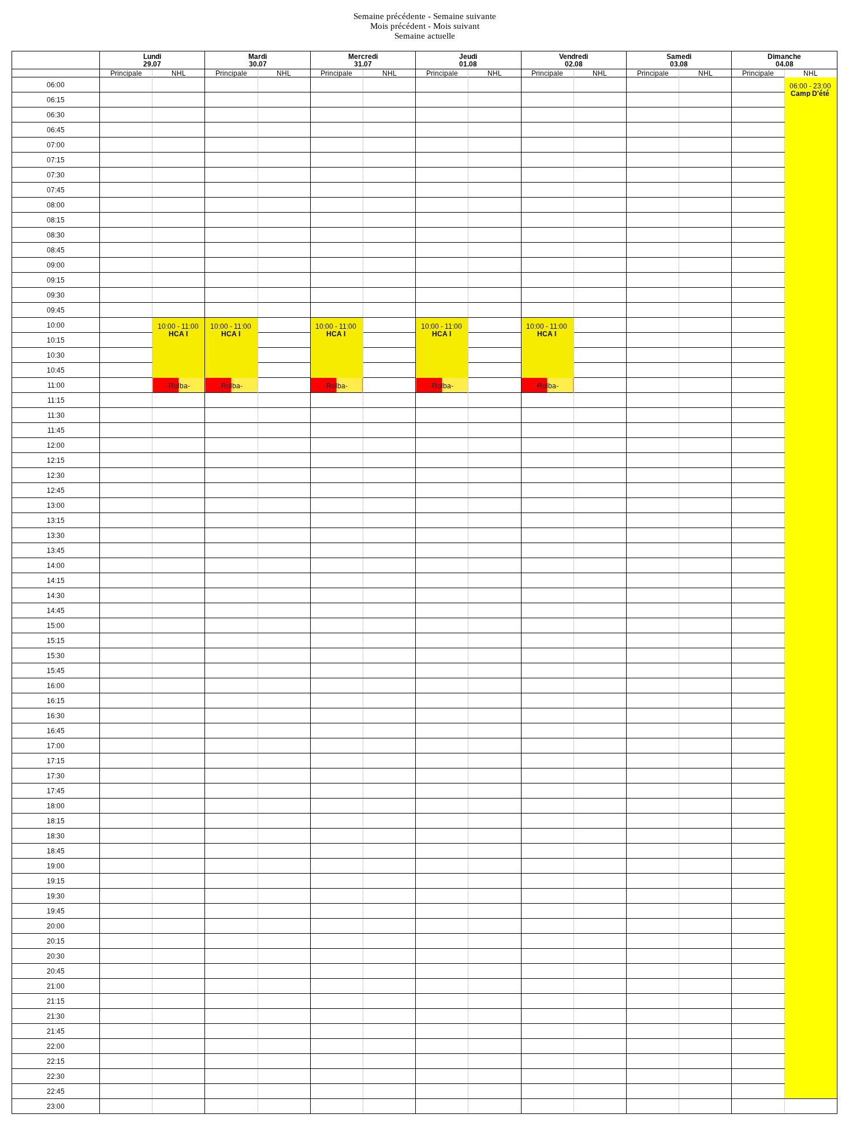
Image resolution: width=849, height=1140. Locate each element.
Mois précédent (398, 26)
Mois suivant (456, 26)
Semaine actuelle (424, 35)
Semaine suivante (464, 16)
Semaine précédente (389, 16)
